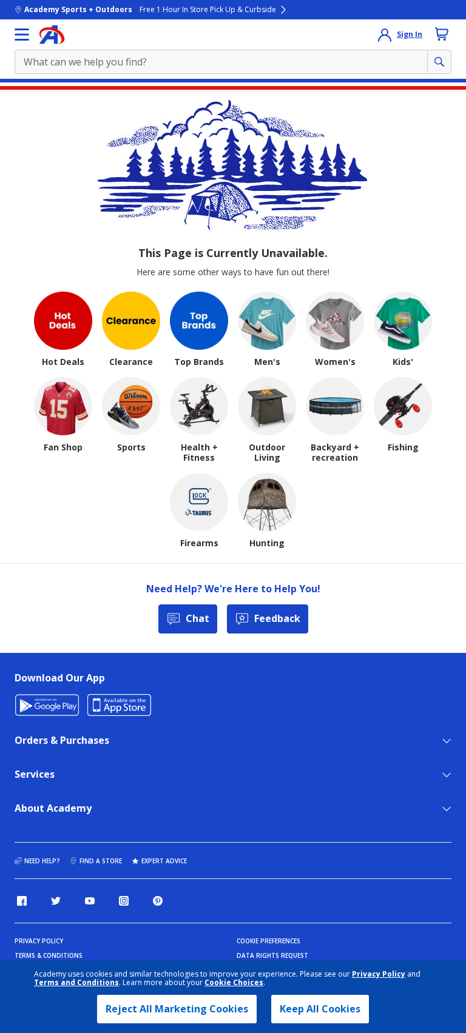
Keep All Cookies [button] (320, 1008)
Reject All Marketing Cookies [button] (177, 1008)
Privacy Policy (378, 974)
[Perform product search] (439, 62)
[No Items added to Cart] (441, 34)
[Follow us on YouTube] (90, 901)
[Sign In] (384, 34)
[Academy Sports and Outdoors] (52, 34)
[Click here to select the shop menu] (22, 34)
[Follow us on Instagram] (123, 901)
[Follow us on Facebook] (22, 901)
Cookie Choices (233, 982)
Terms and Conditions (76, 982)
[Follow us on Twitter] (56, 901)
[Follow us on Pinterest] (157, 901)
